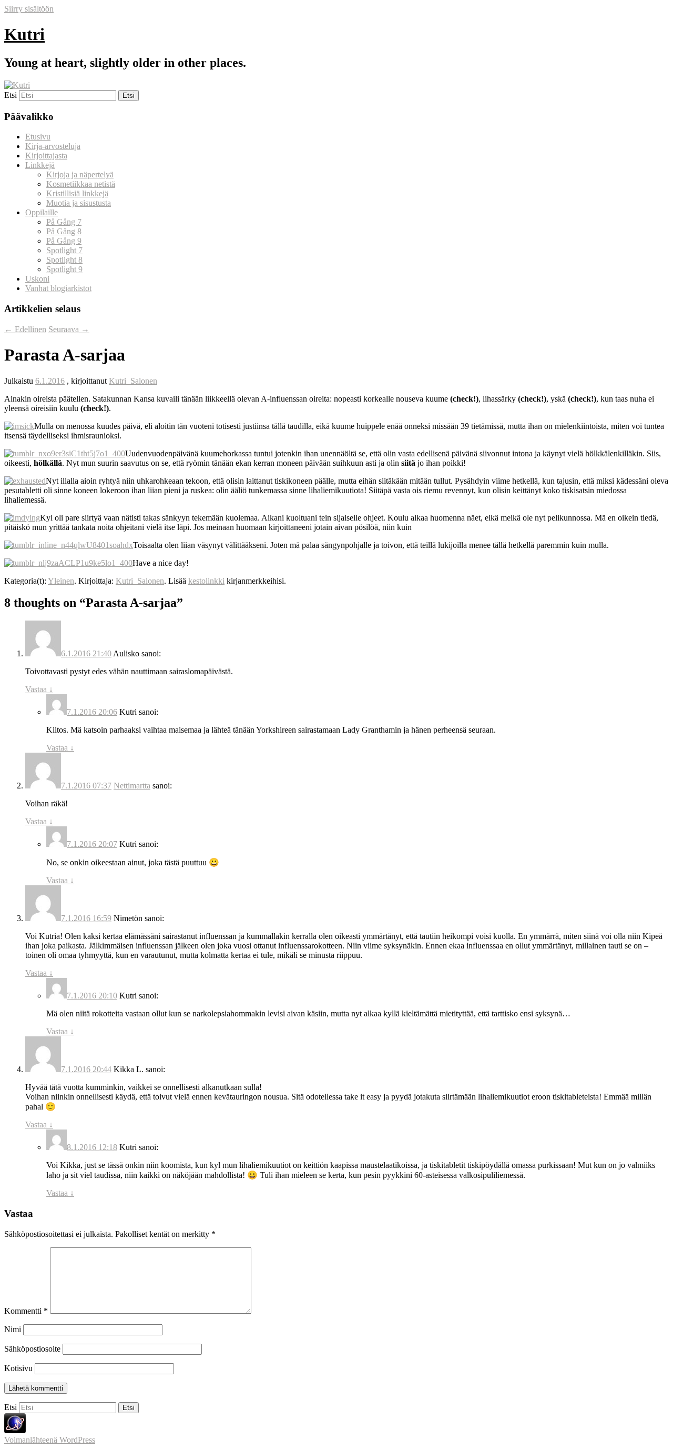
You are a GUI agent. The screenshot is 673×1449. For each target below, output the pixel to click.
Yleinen (61, 580)
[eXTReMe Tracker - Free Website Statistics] (15, 1430)
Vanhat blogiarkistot (58, 288)
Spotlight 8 (64, 259)
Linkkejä (40, 165)
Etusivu (37, 136)
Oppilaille (41, 212)
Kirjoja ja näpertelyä (80, 174)
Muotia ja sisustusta (78, 202)
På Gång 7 (63, 221)
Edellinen (25, 329)
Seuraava (68, 329)
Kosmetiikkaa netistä (80, 183)
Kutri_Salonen (133, 380)
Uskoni (37, 278)
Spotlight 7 (64, 250)
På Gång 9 (63, 240)
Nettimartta (132, 785)
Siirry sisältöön (29, 8)
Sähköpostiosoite (32, 1348)
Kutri (24, 34)
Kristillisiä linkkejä (77, 193)
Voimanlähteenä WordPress (49, 1439)
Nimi (12, 1329)
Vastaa (39, 689)
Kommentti (26, 1310)
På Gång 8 (63, 231)
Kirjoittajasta (46, 155)
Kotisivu (18, 1368)
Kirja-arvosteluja (52, 146)
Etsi (10, 95)
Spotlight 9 (64, 269)
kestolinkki (206, 580)
